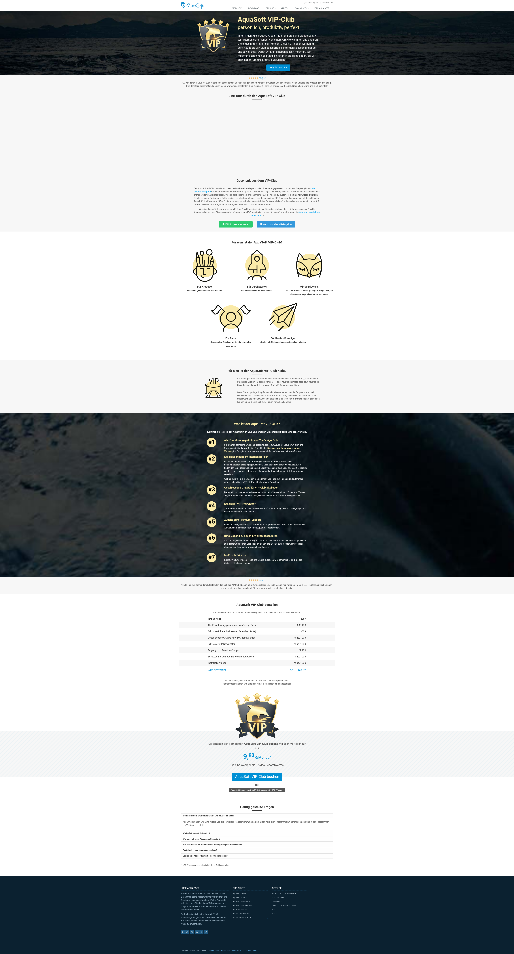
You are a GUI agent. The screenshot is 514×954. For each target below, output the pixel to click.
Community (301, 8)
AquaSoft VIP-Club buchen (257, 776)
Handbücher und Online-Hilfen (284, 906)
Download (253, 8)
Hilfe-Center (277, 902)
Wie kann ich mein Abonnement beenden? (201, 839)
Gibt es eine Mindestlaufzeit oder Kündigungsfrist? (205, 856)
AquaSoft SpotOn (240, 910)
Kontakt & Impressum (229, 950)
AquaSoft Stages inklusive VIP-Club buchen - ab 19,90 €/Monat (257, 790)
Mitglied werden (278, 67)
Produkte (237, 8)
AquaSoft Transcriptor (242, 902)
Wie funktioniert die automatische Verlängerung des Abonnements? (213, 844)
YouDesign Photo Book (242, 917)
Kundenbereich (327, 3)
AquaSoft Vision (239, 894)
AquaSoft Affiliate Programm (284, 894)
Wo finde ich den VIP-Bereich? (196, 833)
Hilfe (318, 3)
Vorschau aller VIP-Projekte (277, 224)
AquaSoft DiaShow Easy (242, 906)
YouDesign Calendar (241, 914)
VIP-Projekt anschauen (237, 224)
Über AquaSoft (321, 8)
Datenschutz (214, 950)
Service (270, 8)
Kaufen (284, 8)
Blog (274, 910)
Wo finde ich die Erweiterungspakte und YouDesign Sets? (208, 816)
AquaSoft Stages (240, 898)
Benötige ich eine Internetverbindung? (200, 850)
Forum (274, 914)
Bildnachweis (251, 950)
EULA (242, 950)
